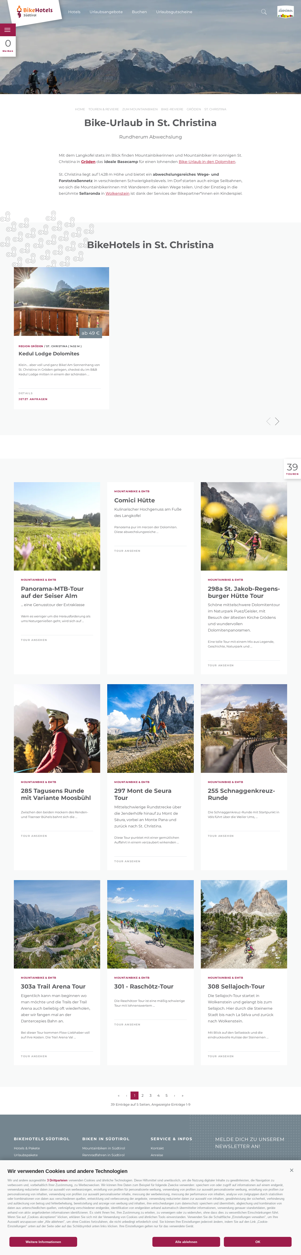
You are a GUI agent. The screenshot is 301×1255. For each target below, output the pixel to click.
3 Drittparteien (57, 1180)
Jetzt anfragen (33, 399)
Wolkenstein (118, 193)
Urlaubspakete (26, 1155)
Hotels (74, 12)
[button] (291, 1170)
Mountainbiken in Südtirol (103, 1148)
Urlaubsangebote (106, 12)
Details (26, 393)
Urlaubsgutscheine (174, 12)
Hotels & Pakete (27, 1148)
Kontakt (157, 1148)
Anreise (157, 1155)
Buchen (139, 12)
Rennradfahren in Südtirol (103, 1155)
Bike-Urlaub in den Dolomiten (207, 161)
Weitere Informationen (43, 1242)
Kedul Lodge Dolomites (49, 354)
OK (257, 1242)
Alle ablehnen (186, 1242)
